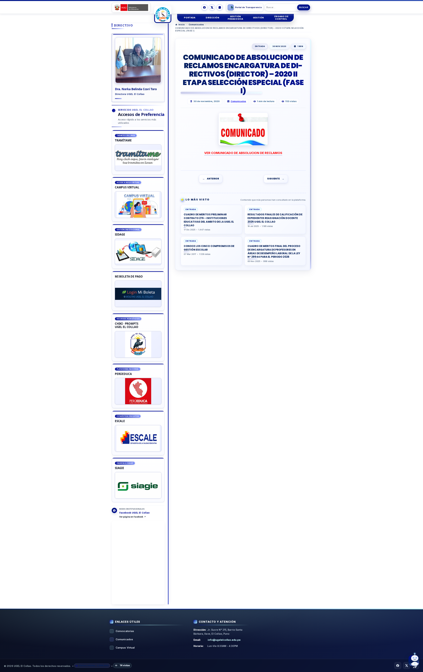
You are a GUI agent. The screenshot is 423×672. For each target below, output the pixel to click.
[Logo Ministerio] (131, 7)
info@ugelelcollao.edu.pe (224, 639)
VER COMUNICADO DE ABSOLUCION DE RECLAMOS (243, 153)
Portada (189, 17)
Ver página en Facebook (131, 517)
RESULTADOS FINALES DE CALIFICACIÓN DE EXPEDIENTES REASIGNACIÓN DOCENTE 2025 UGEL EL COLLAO (275, 218)
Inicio (181, 24)
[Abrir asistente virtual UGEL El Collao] (413, 660)
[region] (138, 316)
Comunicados (196, 24)
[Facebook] (204, 7)
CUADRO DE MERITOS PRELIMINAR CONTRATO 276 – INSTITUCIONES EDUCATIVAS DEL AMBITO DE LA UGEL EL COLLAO (209, 220)
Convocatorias (125, 631)
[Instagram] (219, 7)
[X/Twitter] (212, 7)
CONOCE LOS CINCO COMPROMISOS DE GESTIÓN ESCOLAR (209, 247)
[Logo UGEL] (162, 14)
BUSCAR (303, 7)
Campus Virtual (125, 647)
